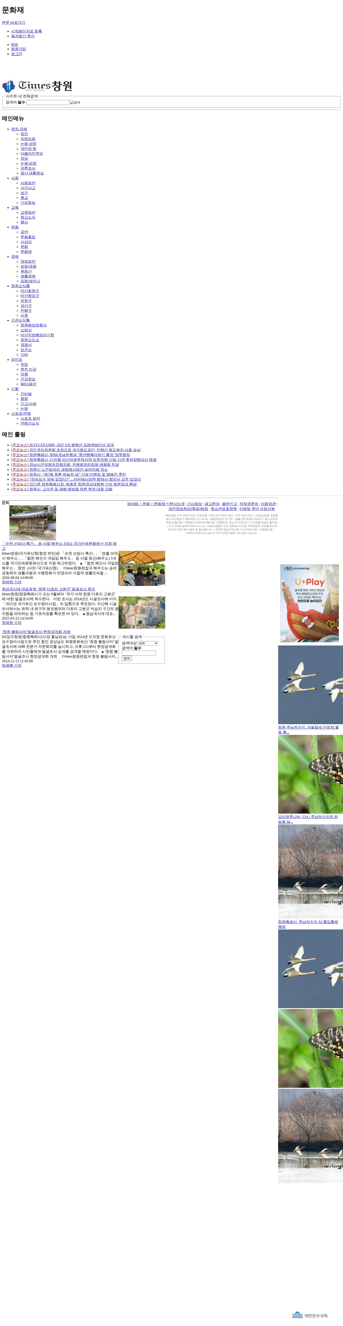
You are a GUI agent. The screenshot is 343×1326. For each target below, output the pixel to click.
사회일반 (28, 183)
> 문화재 (158, 504)
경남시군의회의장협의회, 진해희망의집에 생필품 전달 (65, 465)
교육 (15, 207)
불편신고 (229, 504)
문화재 (26, 252)
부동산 (26, 271)
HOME (133, 504)
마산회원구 (30, 291)
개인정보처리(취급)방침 (188, 509)
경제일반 (28, 261)
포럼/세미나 (30, 281)
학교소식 (28, 217)
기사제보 (194, 504)
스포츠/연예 (21, 413)
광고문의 (212, 504)
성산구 (26, 306)
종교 (24, 198)
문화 (15, 227)
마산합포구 (30, 296)
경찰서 (26, 345)
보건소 (26, 350)
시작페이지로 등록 (26, 31)
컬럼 (24, 399)
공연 (24, 232)
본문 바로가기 (13, 23)
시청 (24, 315)
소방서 (26, 330)
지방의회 (28, 139)
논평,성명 (28, 144)
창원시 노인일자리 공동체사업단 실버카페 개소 (59, 470)
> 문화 (145, 504)
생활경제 (28, 276)
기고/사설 (28, 404)
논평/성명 (28, 163)
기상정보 (28, 203)
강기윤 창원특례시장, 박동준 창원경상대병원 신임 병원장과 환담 (74, 484)
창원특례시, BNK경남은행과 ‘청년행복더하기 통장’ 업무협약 (70, 455)
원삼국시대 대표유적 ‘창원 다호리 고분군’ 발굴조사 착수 (48, 589)
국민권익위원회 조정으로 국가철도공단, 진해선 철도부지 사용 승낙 (75, 450)
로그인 (16, 54)
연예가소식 (30, 423)
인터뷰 (26, 394)
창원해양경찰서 (34, 325)
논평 (24, 409)
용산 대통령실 (32, 173)
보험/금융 (28, 266)
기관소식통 (20, 320)
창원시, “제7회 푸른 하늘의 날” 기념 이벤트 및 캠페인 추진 (68, 474)
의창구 (26, 301)
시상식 (26, 242)
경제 (15, 257)
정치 (24, 134)
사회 (15, 178)
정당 (24, 158)
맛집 (24, 364)
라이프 (16, 360)
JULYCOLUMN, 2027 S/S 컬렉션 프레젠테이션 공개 (62, 445)
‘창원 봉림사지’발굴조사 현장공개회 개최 (36, 632)
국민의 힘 (28, 149)
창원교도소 (30, 340)
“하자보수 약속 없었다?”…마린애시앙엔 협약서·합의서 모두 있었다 (76, 479)
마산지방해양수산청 (37, 335)
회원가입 (18, 49)
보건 (24, 193)
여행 (24, 374)
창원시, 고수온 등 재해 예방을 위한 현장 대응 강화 (61, 489)
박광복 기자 (11, 665)
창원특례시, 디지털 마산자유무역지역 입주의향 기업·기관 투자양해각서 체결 (84, 460)
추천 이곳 (28, 369)
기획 (15, 389)
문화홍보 (28, 237)
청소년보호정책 (224, 509)
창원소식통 (20, 286)
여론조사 (28, 168)
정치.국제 (19, 129)
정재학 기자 (11, 582)
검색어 (15, 102)
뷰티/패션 (28, 384)
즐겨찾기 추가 (23, 36)
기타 (24, 355)
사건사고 (28, 188)
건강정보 (28, 379)
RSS (14, 44)
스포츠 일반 (30, 418)
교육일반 (28, 212)
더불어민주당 (32, 154)
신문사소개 (175, 504)
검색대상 (129, 643)
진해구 (26, 310)
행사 (24, 222)
